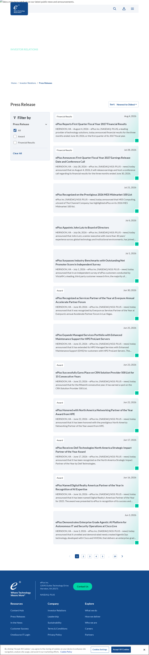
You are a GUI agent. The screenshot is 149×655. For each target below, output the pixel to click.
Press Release (21, 124)
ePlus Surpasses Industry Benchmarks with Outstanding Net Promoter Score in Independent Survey (90, 262)
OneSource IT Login (20, 634)
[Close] (144, 649)
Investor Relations (28, 83)
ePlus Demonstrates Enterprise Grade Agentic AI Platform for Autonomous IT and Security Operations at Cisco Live (91, 524)
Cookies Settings (100, 649)
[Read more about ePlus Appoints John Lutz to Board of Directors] (137, 244)
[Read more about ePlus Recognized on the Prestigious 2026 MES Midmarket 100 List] (137, 211)
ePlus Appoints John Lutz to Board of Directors (82, 227)
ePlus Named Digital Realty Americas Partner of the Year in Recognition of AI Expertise (90, 487)
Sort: (112, 104)
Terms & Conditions (57, 628)
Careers (89, 628)
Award (21, 136)
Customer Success (19, 628)
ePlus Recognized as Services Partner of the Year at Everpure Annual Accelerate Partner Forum (95, 300)
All (19, 130)
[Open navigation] (132, 8)
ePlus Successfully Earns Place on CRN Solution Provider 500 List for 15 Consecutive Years (95, 374)
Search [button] (113, 8)
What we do (91, 610)
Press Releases (17, 616)
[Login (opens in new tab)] (124, 8)
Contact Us (82, 586)
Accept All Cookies (121, 649)
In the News (16, 622)
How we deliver (92, 616)
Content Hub (17, 610)
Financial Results (26, 142)
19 (115, 556)
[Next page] (122, 556)
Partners (89, 634)
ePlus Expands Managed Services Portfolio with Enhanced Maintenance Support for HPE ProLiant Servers (89, 336)
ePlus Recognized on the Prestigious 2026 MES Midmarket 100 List (94, 194)
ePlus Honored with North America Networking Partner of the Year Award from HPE (94, 412)
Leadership (53, 616)
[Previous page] (69, 556)
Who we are (91, 622)
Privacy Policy (55, 634)
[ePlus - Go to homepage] (57, 9)
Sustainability (54, 622)
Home (14, 83)
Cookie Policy (66, 652)
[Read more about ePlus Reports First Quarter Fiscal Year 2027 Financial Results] (137, 140)
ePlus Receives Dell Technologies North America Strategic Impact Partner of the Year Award (94, 449)
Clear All (17, 153)
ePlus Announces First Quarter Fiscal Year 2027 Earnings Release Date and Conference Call (93, 159)
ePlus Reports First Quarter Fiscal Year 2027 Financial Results (91, 124)
